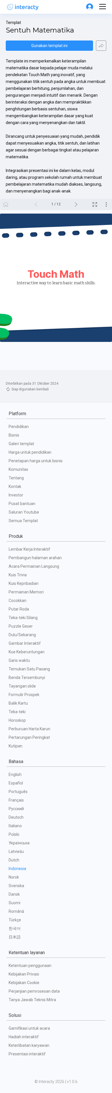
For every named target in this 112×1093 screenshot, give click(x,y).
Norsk (14, 877)
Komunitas (18, 469)
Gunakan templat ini (49, 45)
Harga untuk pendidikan (30, 452)
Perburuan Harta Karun (29, 729)
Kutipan (15, 746)
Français (16, 800)
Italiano (15, 826)
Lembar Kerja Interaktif (29, 549)
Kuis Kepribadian (23, 583)
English (15, 774)
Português (18, 791)
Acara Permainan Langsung (34, 566)
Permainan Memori (26, 592)
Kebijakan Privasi (24, 974)
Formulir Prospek (24, 694)
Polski (14, 834)
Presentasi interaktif (27, 1054)
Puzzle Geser (21, 626)
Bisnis (14, 435)
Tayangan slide (22, 686)
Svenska (16, 885)
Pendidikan (19, 426)
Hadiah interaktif (24, 1037)
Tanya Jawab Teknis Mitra (32, 999)
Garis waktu (19, 660)
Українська (19, 843)
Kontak (15, 486)
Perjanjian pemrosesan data (34, 991)
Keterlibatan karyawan (29, 1045)
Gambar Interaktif (25, 643)
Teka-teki (17, 711)
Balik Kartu (18, 703)
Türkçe (15, 920)
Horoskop (17, 720)
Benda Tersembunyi (27, 677)
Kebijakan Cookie (24, 982)
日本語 (15, 937)
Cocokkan (17, 600)
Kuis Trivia (18, 575)
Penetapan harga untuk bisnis (36, 461)
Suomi (14, 903)
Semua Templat (23, 520)
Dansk (14, 894)
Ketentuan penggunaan (30, 965)
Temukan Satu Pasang (29, 669)
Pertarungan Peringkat (29, 737)
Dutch (14, 860)
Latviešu (16, 851)
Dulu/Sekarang (22, 634)
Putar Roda (19, 609)
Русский (16, 808)
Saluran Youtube (24, 512)
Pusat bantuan (22, 503)
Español (16, 783)
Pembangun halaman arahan (35, 557)
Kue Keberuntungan (27, 652)
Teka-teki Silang (23, 617)
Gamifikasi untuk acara (29, 1028)
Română (16, 911)
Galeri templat (21, 443)
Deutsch (16, 817)
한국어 (15, 928)
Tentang (16, 478)
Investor (16, 495)
